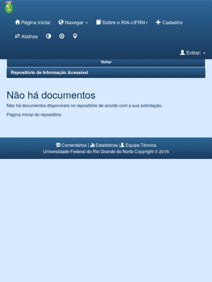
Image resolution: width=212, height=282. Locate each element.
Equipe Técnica (141, 145)
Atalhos (29, 36)
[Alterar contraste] (48, 37)
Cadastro (171, 22)
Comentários (74, 145)
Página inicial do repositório (34, 114)
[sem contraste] (61, 37)
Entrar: (194, 52)
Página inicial (35, 22)
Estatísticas (107, 145)
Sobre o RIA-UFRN (123, 22)
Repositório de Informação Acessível (49, 72)
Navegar (74, 22)
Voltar (106, 61)
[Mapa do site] (75, 37)
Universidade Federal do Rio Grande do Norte (88, 151)
